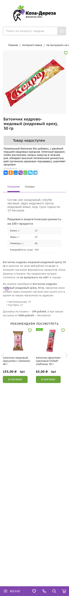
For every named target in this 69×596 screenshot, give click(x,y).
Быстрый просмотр (20, 351)
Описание (13, 186)
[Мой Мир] (15, 173)
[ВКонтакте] (6, 173)
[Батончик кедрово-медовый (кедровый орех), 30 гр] (34, 82)
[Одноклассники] (10, 173)
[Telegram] (35, 173)
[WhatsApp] (25, 173)
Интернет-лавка (32, 45)
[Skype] (30, 173)
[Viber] (20, 173)
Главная (13, 45)
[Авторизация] (67, 2)
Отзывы (29, 186)
